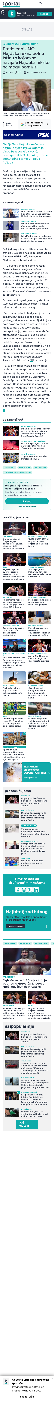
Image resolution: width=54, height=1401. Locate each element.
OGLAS (27, 29)
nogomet (9, 468)
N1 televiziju (13, 294)
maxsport (10, 943)
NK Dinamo (40, 468)
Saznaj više (27, 1396)
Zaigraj (27, 501)
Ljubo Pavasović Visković (17, 472)
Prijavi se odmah (15, 926)
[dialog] (27, 1388)
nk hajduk (24, 468)
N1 (31, 360)
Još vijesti (24, 1124)
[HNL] (27, 772)
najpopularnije (19, 1026)
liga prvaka (41, 943)
